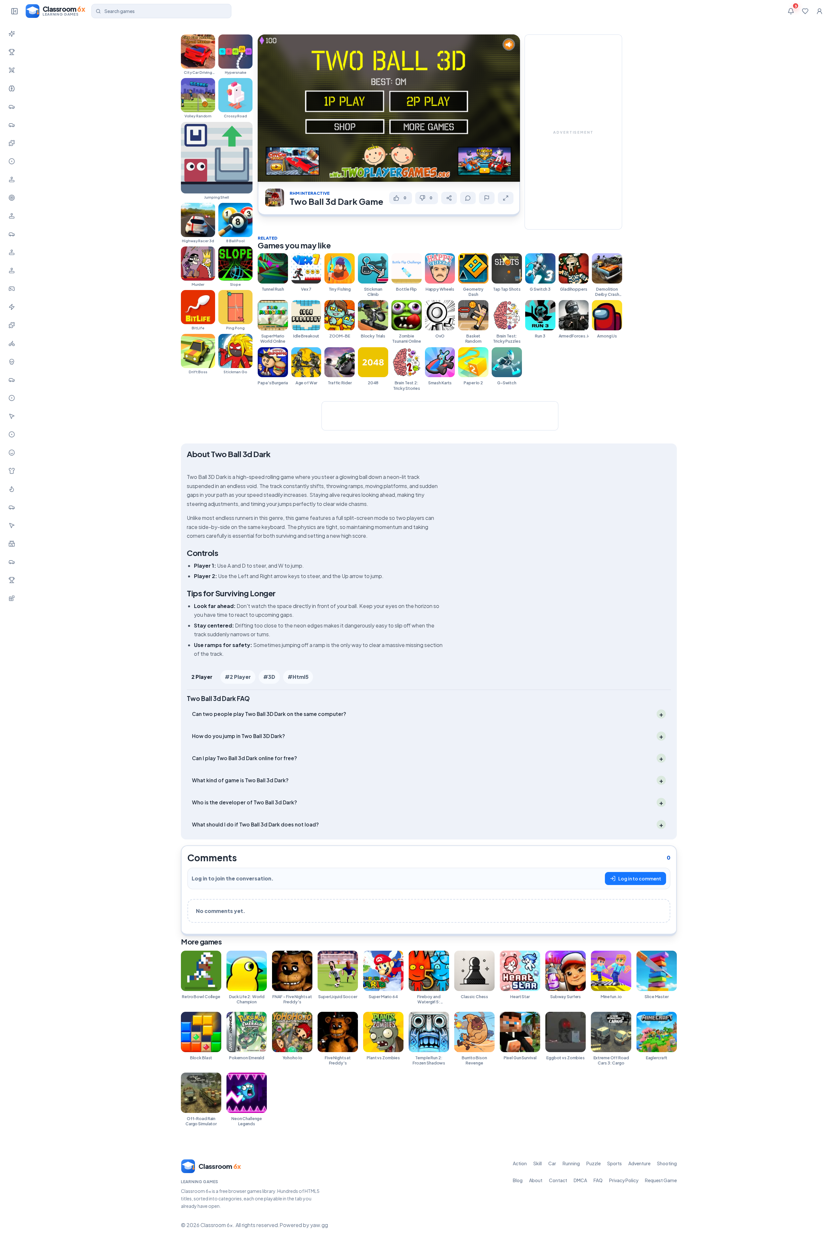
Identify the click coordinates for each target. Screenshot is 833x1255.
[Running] (11, 125)
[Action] (11, 70)
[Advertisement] (573, 132)
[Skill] (11, 88)
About (535, 1180)
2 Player (201, 676)
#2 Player (238, 676)
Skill (537, 1163)
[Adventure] (11, 179)
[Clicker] (11, 416)
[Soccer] (11, 434)
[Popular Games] (11, 52)
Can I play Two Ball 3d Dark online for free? (244, 758)
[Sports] (11, 161)
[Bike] (11, 343)
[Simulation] (11, 216)
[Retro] (11, 325)
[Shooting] (11, 197)
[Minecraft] (11, 598)
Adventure (639, 1163)
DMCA (580, 1180)
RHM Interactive (310, 193)
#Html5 (298, 676)
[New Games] (11, 34)
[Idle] (11, 289)
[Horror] (11, 361)
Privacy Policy (623, 1180)
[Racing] (11, 234)
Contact (558, 1180)
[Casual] (11, 452)
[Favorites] (805, 11)
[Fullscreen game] (505, 198)
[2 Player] (11, 252)
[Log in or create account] (819, 11)
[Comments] (468, 198)
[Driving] (11, 380)
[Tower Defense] (11, 543)
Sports (614, 1163)
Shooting (667, 1163)
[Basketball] (11, 398)
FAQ (598, 1180)
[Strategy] (11, 489)
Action (520, 1163)
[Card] (11, 507)
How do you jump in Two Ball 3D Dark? (238, 736)
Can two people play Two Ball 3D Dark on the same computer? (269, 714)
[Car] (11, 106)
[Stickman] (11, 307)
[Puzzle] (11, 143)
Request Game (661, 1180)
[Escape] (11, 562)
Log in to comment (639, 878)
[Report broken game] (487, 198)
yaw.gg (319, 1225)
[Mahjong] (11, 580)
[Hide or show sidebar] (14, 11)
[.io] (11, 270)
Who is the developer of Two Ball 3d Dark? (244, 802)
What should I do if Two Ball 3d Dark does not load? (255, 824)
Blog (518, 1180)
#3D (269, 676)
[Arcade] (11, 525)
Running (571, 1163)
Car (552, 1163)
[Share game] (449, 198)
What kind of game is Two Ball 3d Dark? (240, 780)
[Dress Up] (11, 471)
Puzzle (593, 1163)
